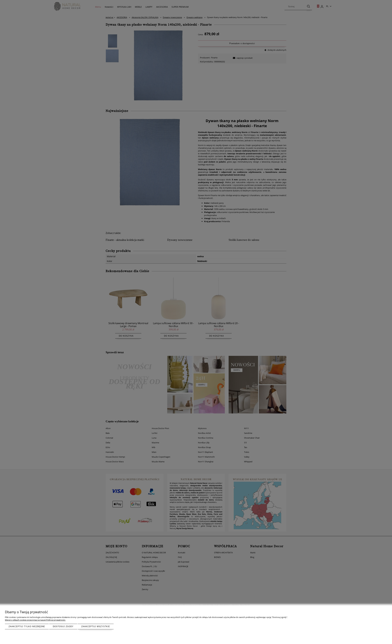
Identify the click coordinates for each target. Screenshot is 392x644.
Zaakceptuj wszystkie (95, 626)
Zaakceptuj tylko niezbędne (27, 626)
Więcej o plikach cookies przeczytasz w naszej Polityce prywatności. (35, 620)
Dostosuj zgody (63, 626)
